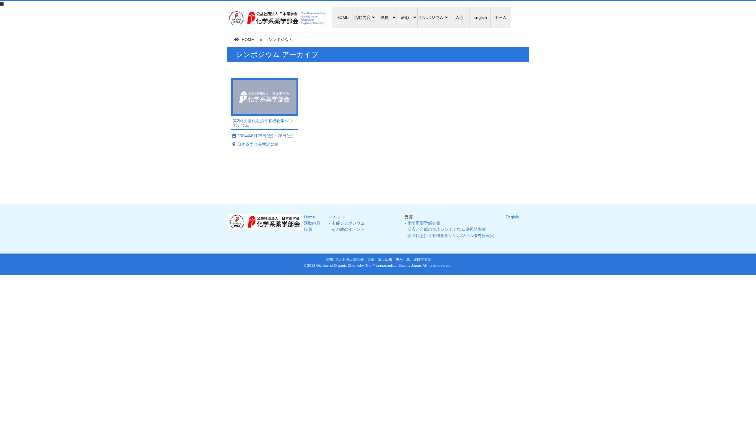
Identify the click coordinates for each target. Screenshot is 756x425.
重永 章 (403, 259)
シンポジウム (280, 39)
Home (309, 217)
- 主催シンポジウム (347, 223)
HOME (342, 17)
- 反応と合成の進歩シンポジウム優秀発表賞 (445, 229)
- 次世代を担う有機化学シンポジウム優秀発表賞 (449, 235)
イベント (337, 217)
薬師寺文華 (422, 259)
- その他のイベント (347, 229)
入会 (459, 17)
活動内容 (312, 223)
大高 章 (374, 259)
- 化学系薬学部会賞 (422, 223)
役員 (308, 229)
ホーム (500, 17)
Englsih (480, 17)
